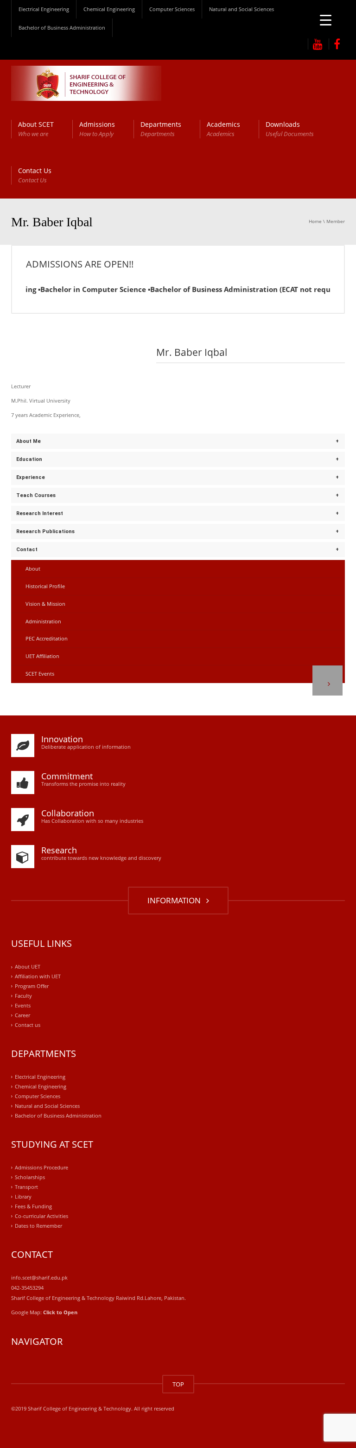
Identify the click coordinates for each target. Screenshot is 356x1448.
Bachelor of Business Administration (62, 27)
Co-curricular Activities (41, 1215)
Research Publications (45, 531)
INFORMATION (175, 900)
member (335, 221)
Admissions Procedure (41, 1167)
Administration (43, 621)
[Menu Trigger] (325, 19)
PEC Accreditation (46, 638)
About (32, 568)
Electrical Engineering (44, 9)
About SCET (36, 129)
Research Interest (39, 513)
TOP (178, 1384)
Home (315, 221)
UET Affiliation (42, 656)
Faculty (23, 995)
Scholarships (30, 1177)
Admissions (97, 129)
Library (23, 1196)
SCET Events (39, 673)
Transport (26, 1186)
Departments (160, 129)
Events (23, 1005)
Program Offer (32, 986)
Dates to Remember (38, 1225)
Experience (30, 477)
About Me (28, 441)
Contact (27, 550)
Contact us (27, 1024)
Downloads (290, 129)
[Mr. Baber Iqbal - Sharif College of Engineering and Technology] (86, 82)
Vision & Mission (45, 603)
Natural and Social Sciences (241, 9)
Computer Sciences (172, 9)
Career (22, 1015)
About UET (27, 966)
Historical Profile (45, 586)
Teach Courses (36, 495)
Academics (223, 129)
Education (29, 459)
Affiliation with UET (38, 976)
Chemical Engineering (109, 9)
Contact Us (34, 175)
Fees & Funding (33, 1206)
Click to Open (60, 1312)
